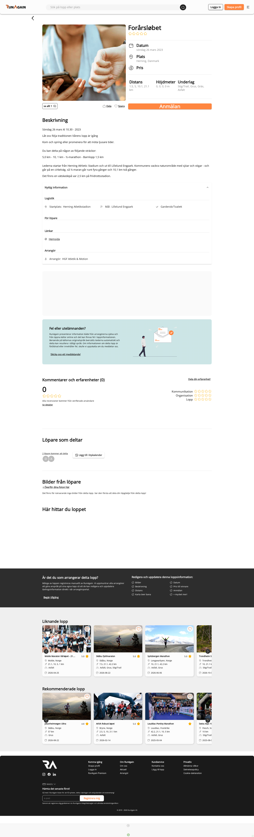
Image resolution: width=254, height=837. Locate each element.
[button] (127, 187)
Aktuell (123, 769)
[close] (128, 825)
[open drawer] (248, 7)
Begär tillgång (51, 597)
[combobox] (115, 7)
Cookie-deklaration (192, 773)
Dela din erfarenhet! (199, 379)
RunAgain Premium (97, 773)
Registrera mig (92, 798)
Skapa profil (234, 7)
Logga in (215, 7)
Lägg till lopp (158, 769)
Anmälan (169, 106)
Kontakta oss (158, 766)
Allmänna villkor (190, 766)
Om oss (123, 766)
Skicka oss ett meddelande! (66, 354)
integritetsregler (87, 803)
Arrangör (124, 773)
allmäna (100, 803)
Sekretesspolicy (191, 769)
